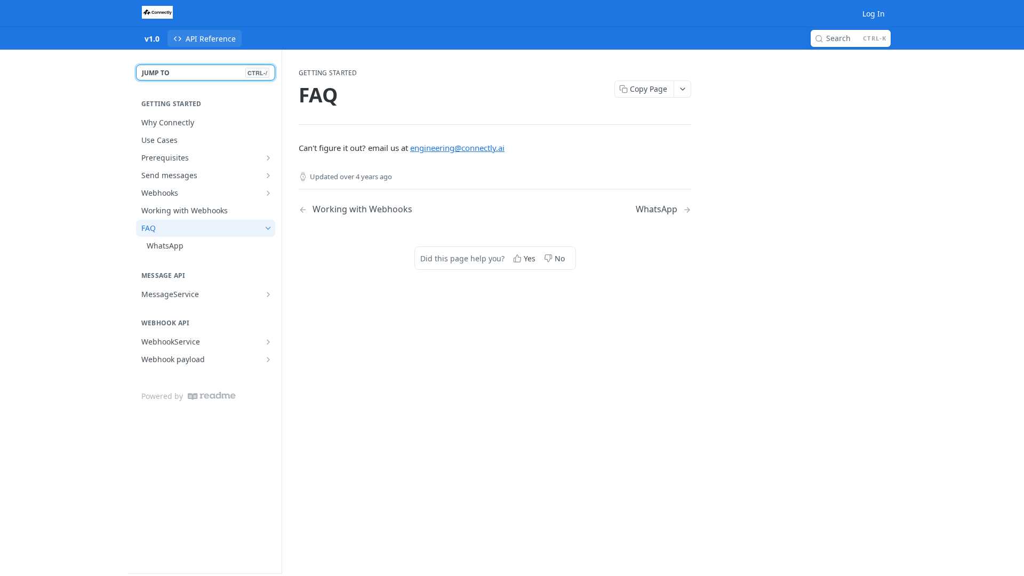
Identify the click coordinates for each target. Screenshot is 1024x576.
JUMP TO (204, 72)
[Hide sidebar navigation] (279, 311)
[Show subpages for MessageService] (268, 294)
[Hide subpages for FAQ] (268, 228)
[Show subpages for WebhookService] (268, 342)
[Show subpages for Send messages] (268, 175)
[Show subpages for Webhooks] (268, 193)
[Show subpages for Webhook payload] (268, 359)
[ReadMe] (212, 396)
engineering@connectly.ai (457, 147)
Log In (873, 14)
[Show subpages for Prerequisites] (268, 158)
